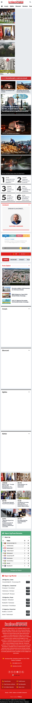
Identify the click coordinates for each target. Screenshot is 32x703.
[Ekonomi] (29, 350)
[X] (12, 672)
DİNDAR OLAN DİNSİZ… (16, 208)
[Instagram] (14, 672)
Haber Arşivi (21, 687)
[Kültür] (29, 433)
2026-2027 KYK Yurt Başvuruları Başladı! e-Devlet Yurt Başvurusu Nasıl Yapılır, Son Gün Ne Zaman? (10, 181)
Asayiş (6, 6)
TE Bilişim (19, 696)
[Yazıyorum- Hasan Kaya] (16, 219)
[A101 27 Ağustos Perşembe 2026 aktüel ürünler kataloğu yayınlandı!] (6, 301)
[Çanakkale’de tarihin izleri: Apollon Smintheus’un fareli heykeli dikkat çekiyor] (23, 495)
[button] (3, 104)
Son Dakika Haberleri (9, 687)
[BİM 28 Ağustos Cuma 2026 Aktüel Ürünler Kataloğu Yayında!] (6, 295)
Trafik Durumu (21, 681)
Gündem (25, 6)
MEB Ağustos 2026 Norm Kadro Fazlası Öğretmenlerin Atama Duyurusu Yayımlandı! (26, 198)
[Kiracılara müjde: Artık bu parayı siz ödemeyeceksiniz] (6, 289)
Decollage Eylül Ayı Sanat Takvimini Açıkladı (22, 522)
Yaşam (23, 186)
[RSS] (23, 672)
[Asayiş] (29, 308)
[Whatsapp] (20, 672)
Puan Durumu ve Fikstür (9, 684)
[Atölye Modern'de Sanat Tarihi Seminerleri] (23, 477)
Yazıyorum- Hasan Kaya (16, 226)
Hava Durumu (7, 681)
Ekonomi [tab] (13, 259)
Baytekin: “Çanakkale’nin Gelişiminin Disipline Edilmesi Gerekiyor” (26, 190)
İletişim (6, 692)
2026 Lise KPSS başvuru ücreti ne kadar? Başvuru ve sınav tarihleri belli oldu (26, 181)
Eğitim (12, 6)
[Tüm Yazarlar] (29, 205)
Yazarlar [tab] (5, 205)
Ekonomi (18, 6)
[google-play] (16, 675)
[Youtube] (17, 672)
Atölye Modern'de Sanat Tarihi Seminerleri (22, 486)
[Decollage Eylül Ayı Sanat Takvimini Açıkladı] (23, 513)
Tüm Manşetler (22, 684)
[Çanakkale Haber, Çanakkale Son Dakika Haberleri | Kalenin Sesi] (15, 2)
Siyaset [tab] (21, 259)
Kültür (4, 434)
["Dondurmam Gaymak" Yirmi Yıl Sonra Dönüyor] (8, 495)
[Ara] (30, 2)
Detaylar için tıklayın (16, 570)
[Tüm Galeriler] (29, 265)
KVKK (10, 692)
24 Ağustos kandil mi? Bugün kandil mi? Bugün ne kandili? (10, 198)
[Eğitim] (29, 392)
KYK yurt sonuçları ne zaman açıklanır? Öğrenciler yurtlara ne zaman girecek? (10, 190)
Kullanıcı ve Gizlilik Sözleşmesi (20, 692)
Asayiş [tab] (5, 259)
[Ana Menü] (1, 2)
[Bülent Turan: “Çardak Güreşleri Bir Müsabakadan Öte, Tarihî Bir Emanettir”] (8, 477)
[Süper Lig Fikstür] (29, 576)
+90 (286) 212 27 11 (17, 663)
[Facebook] (9, 672)
